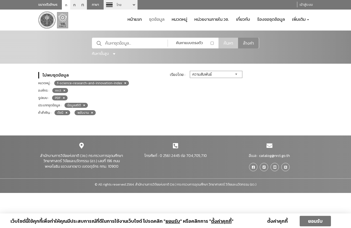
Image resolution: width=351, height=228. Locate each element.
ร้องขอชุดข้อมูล (271, 19)
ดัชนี (60, 112)
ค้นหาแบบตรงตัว (189, 43)
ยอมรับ (315, 221)
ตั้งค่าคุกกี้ (277, 221)
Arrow (121, 5)
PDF (58, 97)
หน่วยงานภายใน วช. (211, 19)
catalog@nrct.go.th (274, 155)
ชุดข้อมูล (157, 19)
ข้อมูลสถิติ (74, 105)
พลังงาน (83, 112)
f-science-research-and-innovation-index (89, 83)
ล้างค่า (248, 43)
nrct (58, 90)
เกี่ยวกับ (243, 19)
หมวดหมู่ (179, 19)
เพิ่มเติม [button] (299, 19)
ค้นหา (228, 43)
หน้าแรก (135, 19)
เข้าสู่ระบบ (306, 4)
